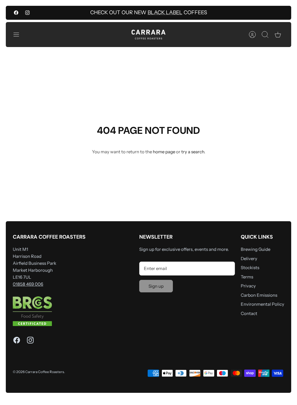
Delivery (249, 258)
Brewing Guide (255, 249)
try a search (192, 151)
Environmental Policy (262, 304)
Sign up (156, 286)
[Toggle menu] (19, 34)
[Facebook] (16, 12)
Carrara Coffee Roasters (44, 372)
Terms (247, 277)
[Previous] (85, 12)
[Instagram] (27, 12)
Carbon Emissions (259, 295)
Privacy (248, 286)
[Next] (212, 12)
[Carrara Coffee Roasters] (148, 34)
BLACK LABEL (165, 12)
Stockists (250, 267)
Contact (249, 313)
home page (164, 151)
